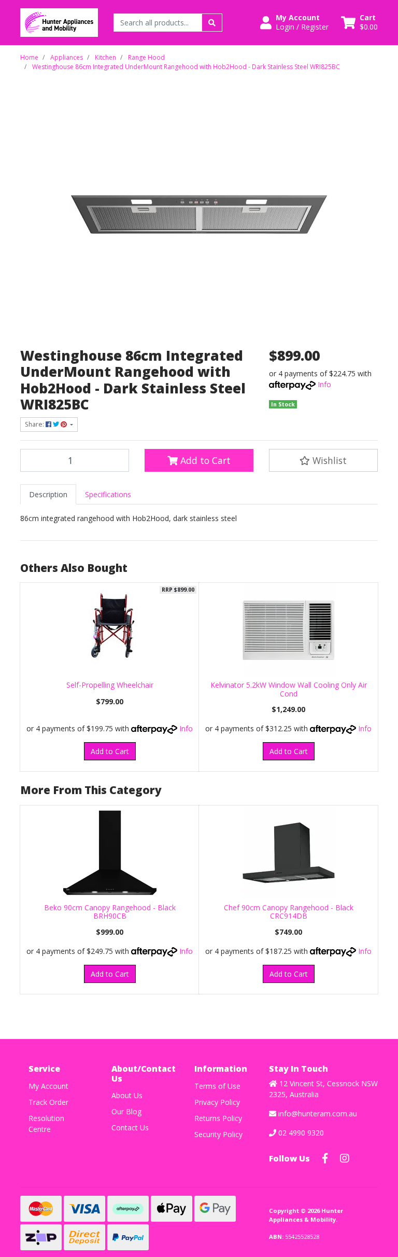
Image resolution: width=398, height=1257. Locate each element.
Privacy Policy (217, 1102)
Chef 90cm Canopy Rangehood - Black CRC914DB (288, 912)
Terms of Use (217, 1086)
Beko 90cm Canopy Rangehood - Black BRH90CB (110, 912)
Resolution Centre (46, 1123)
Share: (35, 424)
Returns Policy (218, 1118)
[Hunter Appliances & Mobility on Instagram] (344, 1158)
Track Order (48, 1102)
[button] (294, 22)
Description (48, 494)
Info (324, 384)
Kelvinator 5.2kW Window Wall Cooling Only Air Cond (288, 689)
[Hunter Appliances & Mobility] (59, 21)
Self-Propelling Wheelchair (109, 685)
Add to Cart (204, 460)
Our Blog (126, 1111)
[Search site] (212, 22)
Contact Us (130, 1127)
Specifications (108, 494)
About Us (127, 1095)
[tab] (48, 494)
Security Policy (218, 1134)
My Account (48, 1086)
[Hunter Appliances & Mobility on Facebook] (325, 1158)
